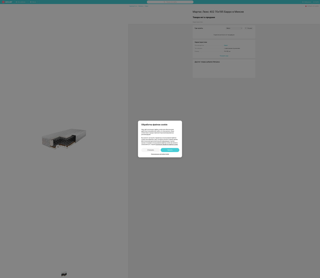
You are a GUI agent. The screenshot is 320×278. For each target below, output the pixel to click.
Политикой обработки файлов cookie (166, 144)
